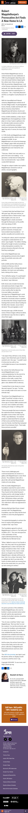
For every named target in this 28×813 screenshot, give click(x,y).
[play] (2, 811)
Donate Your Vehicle (8, 771)
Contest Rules (6, 761)
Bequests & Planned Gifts (9, 775)
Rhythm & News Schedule (9, 785)
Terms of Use (6, 755)
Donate (23, 2)
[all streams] (26, 811)
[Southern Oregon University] (6, 798)
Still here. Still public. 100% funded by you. (14, 708)
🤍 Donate (14, 719)
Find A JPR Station (7, 778)
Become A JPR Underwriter (10, 768)
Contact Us (5, 751)
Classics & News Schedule (9, 782)
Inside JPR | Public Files (8, 758)
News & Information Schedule (10, 788)
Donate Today (6, 765)
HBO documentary (10, 654)
